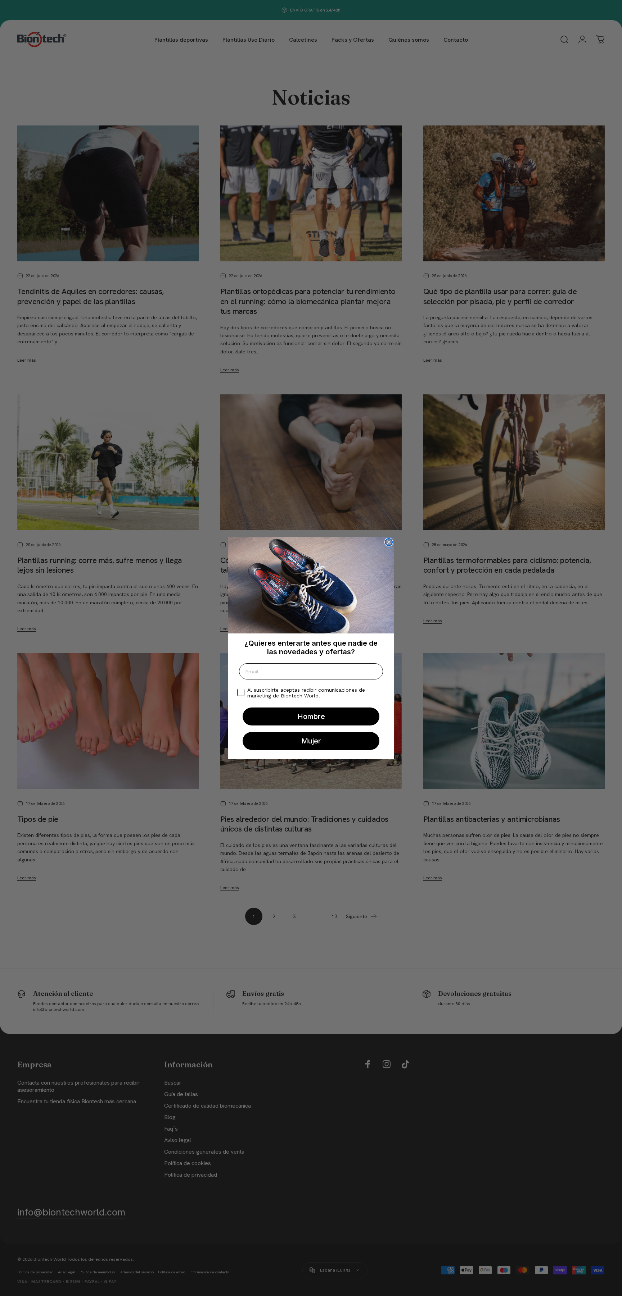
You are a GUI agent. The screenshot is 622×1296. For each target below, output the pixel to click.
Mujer (311, 741)
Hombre (311, 716)
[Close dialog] (388, 542)
